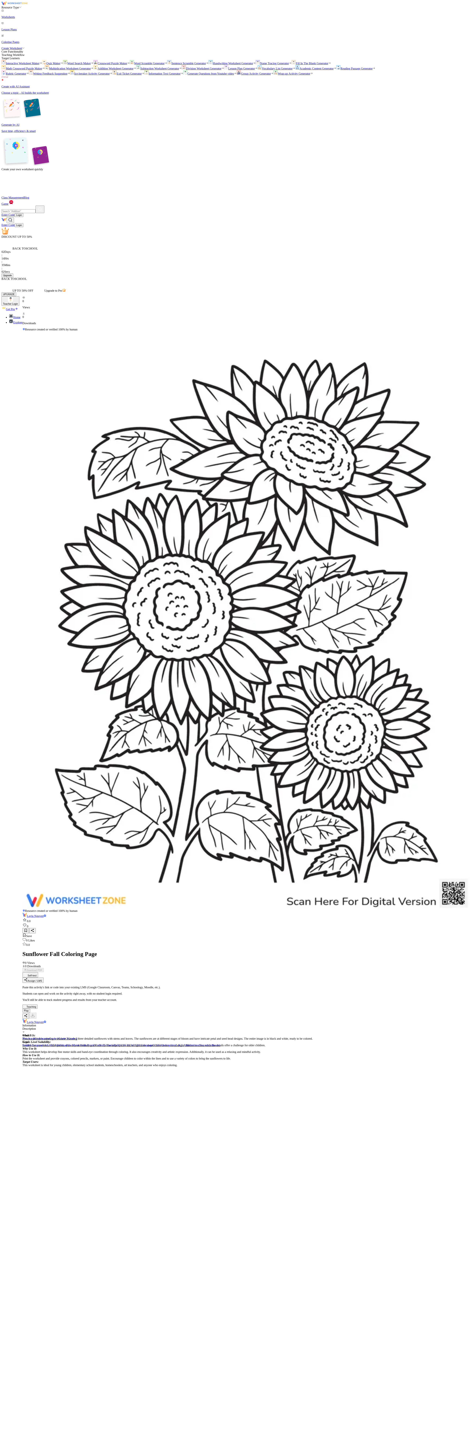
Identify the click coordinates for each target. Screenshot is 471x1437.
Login (19, 215)
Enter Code (8, 214)
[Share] (32, 930)
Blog (26, 197)
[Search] (40, 209)
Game (4, 203)
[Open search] (10, 220)
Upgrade (7, 275)
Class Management (12, 197)
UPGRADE (9, 294)
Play (26, 1010)
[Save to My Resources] (25, 930)
